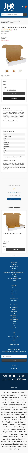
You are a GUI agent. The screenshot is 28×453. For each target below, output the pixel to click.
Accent (14, 321)
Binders (14, 288)
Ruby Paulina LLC (14, 315)
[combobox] (14, 14)
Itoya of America (14, 319)
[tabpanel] (14, 231)
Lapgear (14, 323)
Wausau (14, 309)
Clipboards (14, 292)
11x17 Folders (14, 276)
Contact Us (14, 264)
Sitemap (14, 280)
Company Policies (14, 270)
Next (26, 232)
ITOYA (14, 313)
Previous (1, 232)
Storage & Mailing (14, 298)
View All (14, 327)
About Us (14, 268)
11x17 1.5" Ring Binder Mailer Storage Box (12, 233)
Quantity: (4, 87)
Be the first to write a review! (14, 199)
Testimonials (14, 262)
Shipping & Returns (14, 266)
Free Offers (14, 300)
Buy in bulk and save (11, 90)
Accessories (14, 290)
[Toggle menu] (2, 6)
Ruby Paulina (14, 311)
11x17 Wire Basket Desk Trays (14, 278)
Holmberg (14, 317)
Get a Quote (14, 98)
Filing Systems (14, 294)
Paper (14, 296)
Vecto (14, 325)
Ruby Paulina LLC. (14, 307)
